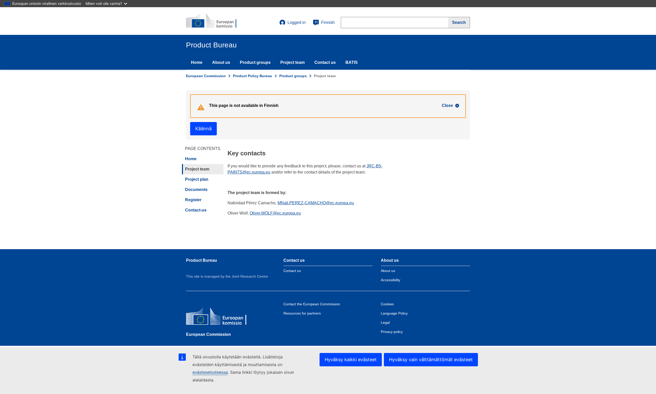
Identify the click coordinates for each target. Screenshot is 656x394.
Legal (385, 322)
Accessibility (390, 280)
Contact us (325, 62)
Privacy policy (392, 332)
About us (221, 62)
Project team (292, 62)
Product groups (255, 62)
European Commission (206, 76)
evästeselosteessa (210, 372)
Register (193, 200)
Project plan (196, 179)
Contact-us (196, 210)
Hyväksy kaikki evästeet (351, 359)
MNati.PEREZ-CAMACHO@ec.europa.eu (316, 203)
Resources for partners (302, 313)
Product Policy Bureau (252, 76)
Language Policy (394, 313)
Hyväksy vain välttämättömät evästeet (431, 359)
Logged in (297, 22)
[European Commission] (223, 317)
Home (196, 62)
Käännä (203, 128)
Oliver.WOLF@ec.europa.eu (275, 213)
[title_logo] (217, 21)
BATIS (351, 62)
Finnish (325, 22)
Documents (196, 189)
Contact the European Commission (311, 304)
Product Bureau (201, 260)
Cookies (387, 304)
